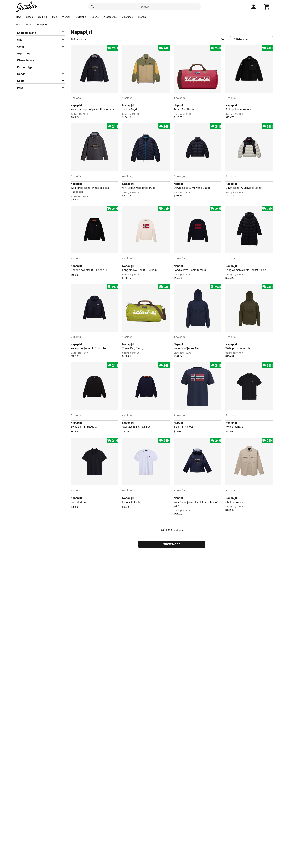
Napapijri (76, 105)
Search (144, 7)
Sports (95, 16)
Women (66, 16)
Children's (81, 16)
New (18, 16)
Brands (142, 16)
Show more (171, 544)
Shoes (29, 16)
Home (19, 24)
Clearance (127, 16)
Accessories (110, 16)
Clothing (42, 16)
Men (54, 16)
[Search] (92, 6)
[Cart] (267, 6)
